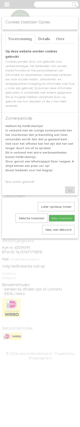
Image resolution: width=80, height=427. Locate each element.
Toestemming (20, 39)
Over (60, 39)
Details (44, 39)
